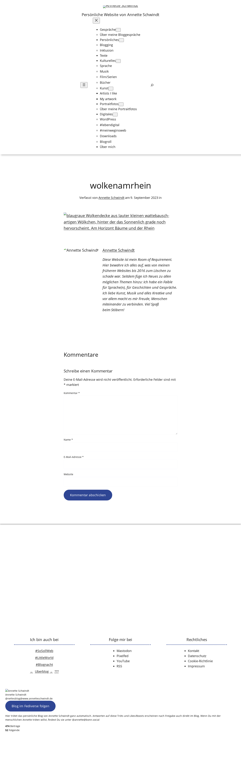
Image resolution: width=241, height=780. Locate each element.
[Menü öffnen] (84, 85)
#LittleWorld (44, 658)
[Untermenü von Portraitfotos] (121, 104)
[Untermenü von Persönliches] (121, 40)
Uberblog (42, 671)
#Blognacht (44, 664)
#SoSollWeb (44, 651)
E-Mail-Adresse (74, 457)
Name (68, 439)
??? (57, 671)
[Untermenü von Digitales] (115, 114)
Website (68, 474)
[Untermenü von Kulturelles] (118, 61)
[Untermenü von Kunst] (110, 88)
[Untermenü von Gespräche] (118, 30)
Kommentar (72, 393)
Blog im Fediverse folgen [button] (30, 706)
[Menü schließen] (96, 20)
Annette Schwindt (111, 197)
